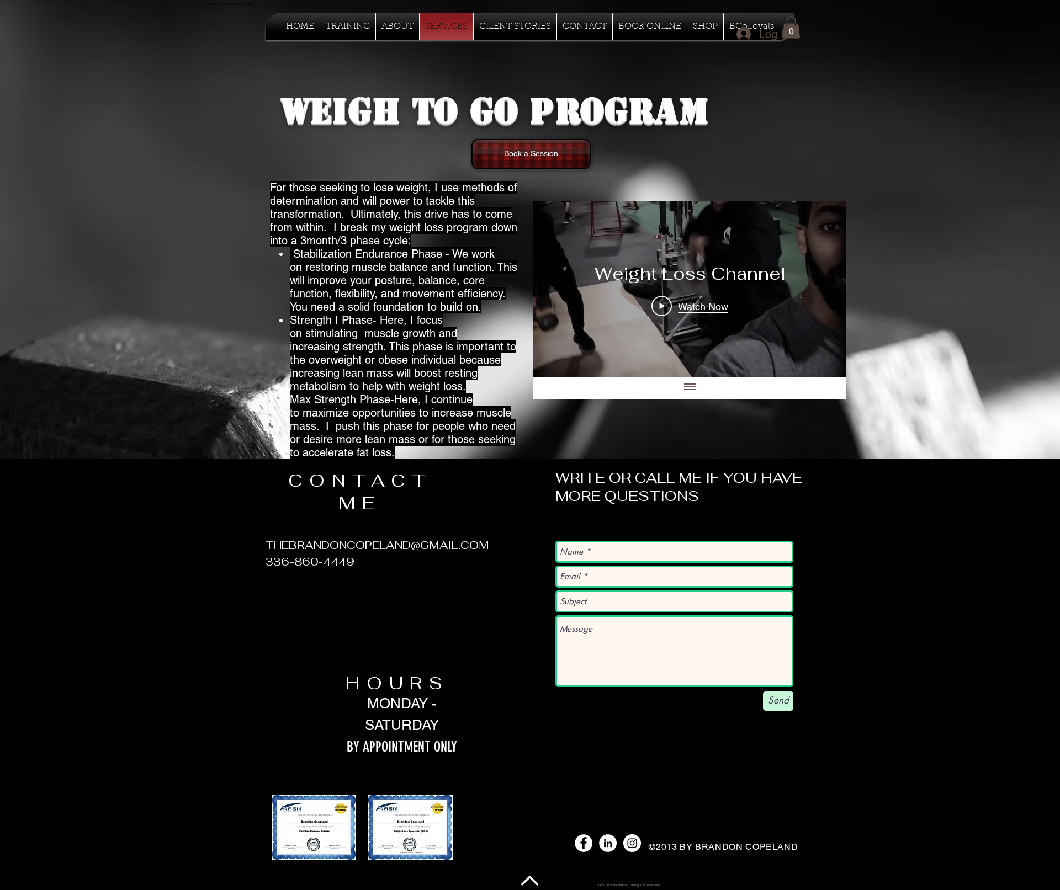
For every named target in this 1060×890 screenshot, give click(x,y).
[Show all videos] (690, 388)
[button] (314, 827)
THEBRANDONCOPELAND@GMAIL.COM (377, 545)
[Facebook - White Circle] (583, 843)
